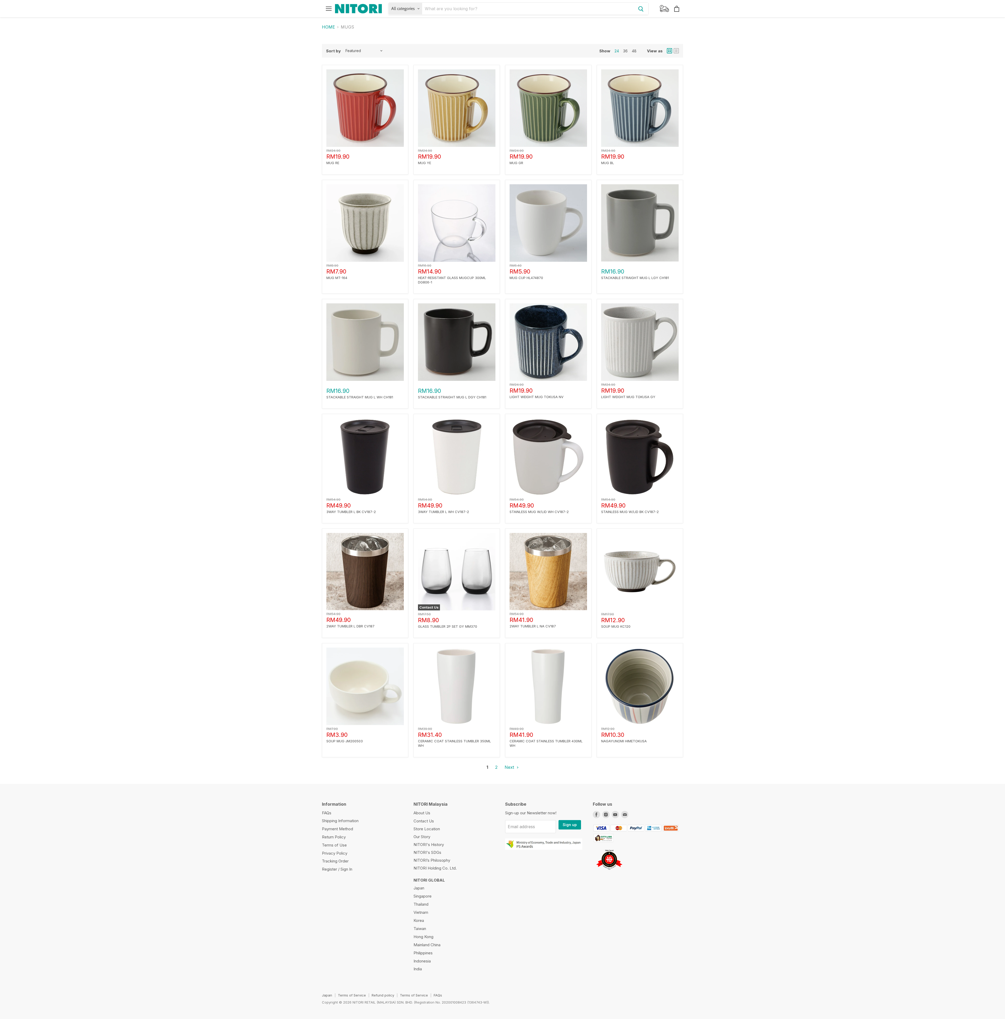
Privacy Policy (334, 853)
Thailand (421, 904)
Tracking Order (335, 861)
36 (625, 51)
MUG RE (332, 163)
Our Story (422, 836)
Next (510, 767)
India (418, 968)
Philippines (423, 952)
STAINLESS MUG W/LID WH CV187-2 (539, 512)
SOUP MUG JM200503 (344, 741)
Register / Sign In (337, 869)
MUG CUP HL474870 (526, 278)
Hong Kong (423, 936)
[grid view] (669, 50)
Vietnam (421, 912)
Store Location (427, 828)
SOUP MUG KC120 (615, 626)
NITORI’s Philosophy (432, 860)
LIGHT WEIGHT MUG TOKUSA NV (536, 397)
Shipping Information (340, 820)
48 (634, 51)
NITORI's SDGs (427, 852)
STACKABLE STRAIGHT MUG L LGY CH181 (635, 278)
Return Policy (334, 836)
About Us (422, 812)
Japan (419, 888)
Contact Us (424, 820)
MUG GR (516, 163)
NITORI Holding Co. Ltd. (435, 868)
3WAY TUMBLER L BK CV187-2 (351, 512)
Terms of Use (334, 845)
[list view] (676, 50)
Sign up (570, 824)
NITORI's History (429, 844)
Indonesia (422, 961)
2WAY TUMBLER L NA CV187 (533, 626)
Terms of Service (352, 995)
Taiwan (420, 928)
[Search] (641, 8)
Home (328, 27)
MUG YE (424, 163)
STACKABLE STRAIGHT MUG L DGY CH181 (452, 397)
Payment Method (337, 828)
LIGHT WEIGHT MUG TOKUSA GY (628, 397)
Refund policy (383, 995)
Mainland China (427, 944)
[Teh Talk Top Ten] (609, 871)
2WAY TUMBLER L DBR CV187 (350, 626)
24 (617, 51)
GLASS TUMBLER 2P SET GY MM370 (447, 626)
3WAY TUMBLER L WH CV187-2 (443, 512)
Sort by (333, 51)
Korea (419, 920)
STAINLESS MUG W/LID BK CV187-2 (630, 512)
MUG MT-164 (336, 278)
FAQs (326, 812)
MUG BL (607, 163)
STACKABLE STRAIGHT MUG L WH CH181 (359, 397)
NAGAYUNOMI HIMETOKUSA (624, 741)
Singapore (423, 896)
